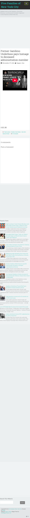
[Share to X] (4, 127)
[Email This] (1, 127)
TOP (28, 516)
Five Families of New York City (10, 5)
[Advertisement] (15, 33)
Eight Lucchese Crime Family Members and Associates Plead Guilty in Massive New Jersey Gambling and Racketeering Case (17, 225)
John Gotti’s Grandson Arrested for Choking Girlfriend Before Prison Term (17, 245)
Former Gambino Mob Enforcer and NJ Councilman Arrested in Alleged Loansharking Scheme (16, 265)
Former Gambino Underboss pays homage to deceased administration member (15, 55)
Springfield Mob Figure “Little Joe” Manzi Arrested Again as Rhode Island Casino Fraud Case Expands (17, 236)
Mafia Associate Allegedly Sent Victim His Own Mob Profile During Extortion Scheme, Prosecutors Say (17, 255)
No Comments (15, 133)
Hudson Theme (8, 511)
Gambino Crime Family (16, 132)
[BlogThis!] (3, 127)
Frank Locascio (7, 132)
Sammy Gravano (6, 133)
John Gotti (23, 132)
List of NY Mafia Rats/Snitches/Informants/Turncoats (14, 307)
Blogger (3, 510)
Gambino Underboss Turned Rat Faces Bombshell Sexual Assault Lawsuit (16, 286)
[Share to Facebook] (6, 127)
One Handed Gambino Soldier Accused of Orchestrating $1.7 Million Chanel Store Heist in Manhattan (17, 275)
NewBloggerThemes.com (6, 512)
